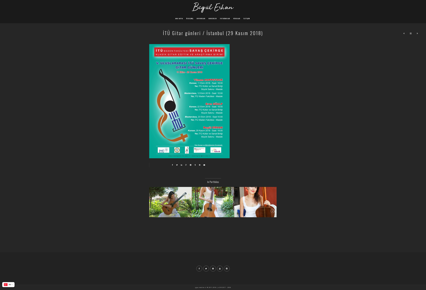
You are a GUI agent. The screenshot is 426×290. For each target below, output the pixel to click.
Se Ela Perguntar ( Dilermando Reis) (170, 203)
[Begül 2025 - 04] (255, 197)
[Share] (172, 165)
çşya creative (199, 287)
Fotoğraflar (225, 18)
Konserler (213, 18)
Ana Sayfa (179, 18)
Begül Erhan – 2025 (213, 203)
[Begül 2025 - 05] (213, 197)
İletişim (247, 18)
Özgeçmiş (189, 18)
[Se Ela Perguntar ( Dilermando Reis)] (170, 197)
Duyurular (201, 18)
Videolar (236, 18)
